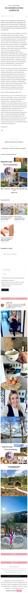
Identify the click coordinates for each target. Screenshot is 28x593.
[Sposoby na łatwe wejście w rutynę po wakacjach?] (14, 509)
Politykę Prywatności (6, 284)
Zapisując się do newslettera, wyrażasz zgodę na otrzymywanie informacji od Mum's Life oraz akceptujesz (14, 570)
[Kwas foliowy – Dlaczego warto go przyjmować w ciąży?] (20, 209)
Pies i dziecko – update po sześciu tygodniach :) (14, 148)
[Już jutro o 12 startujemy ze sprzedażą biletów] (14, 456)
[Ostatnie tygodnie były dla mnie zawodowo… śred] (14, 403)
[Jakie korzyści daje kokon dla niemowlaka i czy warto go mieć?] (7, 209)
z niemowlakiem (16, 5)
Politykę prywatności (17, 572)
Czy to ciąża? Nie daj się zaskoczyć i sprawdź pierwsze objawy (7, 239)
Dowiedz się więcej (11, 590)
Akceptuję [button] (19, 590)
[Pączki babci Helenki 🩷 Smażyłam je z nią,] (14, 376)
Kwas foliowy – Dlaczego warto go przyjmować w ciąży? (19, 218)
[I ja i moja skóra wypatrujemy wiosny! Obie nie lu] (14, 430)
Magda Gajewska (4, 16)
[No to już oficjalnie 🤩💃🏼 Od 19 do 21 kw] (14, 483)
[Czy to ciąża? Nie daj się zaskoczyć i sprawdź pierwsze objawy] (7, 230)
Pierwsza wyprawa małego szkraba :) (14, 142)
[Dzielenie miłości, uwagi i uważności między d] (14, 536)
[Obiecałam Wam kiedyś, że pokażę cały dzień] (14, 350)
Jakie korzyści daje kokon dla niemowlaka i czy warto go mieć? (7, 218)
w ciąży (10, 5)
